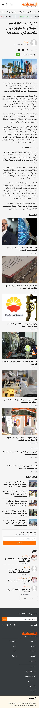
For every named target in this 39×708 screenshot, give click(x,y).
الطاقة (2, 12)
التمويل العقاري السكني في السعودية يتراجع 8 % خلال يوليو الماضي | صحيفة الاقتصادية (15, 484)
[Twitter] (10, 625)
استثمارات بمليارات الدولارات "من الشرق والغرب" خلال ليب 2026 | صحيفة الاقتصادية (15, 493)
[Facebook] (3, 625)
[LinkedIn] (14, 625)
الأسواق (28, 12)
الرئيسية (36, 12)
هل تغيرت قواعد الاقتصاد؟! (19, 581)
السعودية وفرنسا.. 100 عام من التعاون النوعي (17, 559)
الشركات (21, 12)
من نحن (33, 666)
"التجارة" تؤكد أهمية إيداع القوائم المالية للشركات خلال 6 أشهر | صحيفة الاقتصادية (15, 522)
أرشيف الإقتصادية (30, 676)
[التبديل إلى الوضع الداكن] (11, 4)
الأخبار (15, 651)
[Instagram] (6, 625)
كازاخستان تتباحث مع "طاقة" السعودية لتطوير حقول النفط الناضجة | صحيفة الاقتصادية (16, 503)
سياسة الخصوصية (30, 681)
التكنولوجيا (13, 641)
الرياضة (14, 656)
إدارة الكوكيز (32, 686)
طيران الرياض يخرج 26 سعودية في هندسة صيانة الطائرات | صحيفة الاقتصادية (14, 513)
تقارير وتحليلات (12, 12)
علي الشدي (26, 556)
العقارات (32, 661)
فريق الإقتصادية (30, 671)
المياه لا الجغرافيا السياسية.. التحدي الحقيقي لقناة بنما (18, 571)
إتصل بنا (33, 690)
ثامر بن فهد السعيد (23, 578)
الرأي (15, 646)
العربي (23, 16)
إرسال (4, 619)
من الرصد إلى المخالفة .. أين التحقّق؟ (19, 590)
